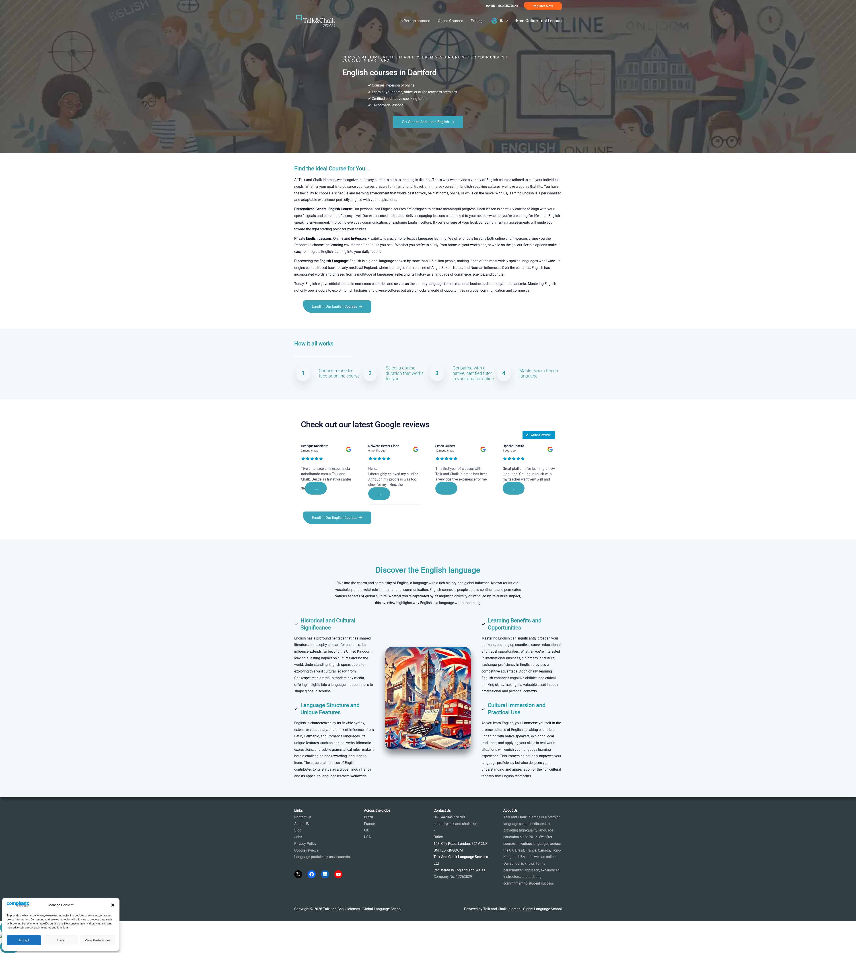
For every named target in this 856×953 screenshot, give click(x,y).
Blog (297, 830)
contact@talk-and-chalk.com (456, 824)
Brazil (368, 817)
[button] (113, 905)
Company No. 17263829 (453, 877)
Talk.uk (338, 323)
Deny (61, 940)
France (369, 824)
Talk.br (310, 323)
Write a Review (541, 435)
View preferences (98, 940)
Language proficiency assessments (322, 857)
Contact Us (302, 817)
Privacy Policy (305, 844)
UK (366, 830)
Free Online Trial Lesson (539, 20)
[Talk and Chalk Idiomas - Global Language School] (315, 20)
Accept (24, 940)
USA (367, 837)
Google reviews (306, 850)
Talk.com (324, 323)
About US (301, 824)
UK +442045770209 (449, 817)
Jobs (298, 837)
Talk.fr (299, 323)
